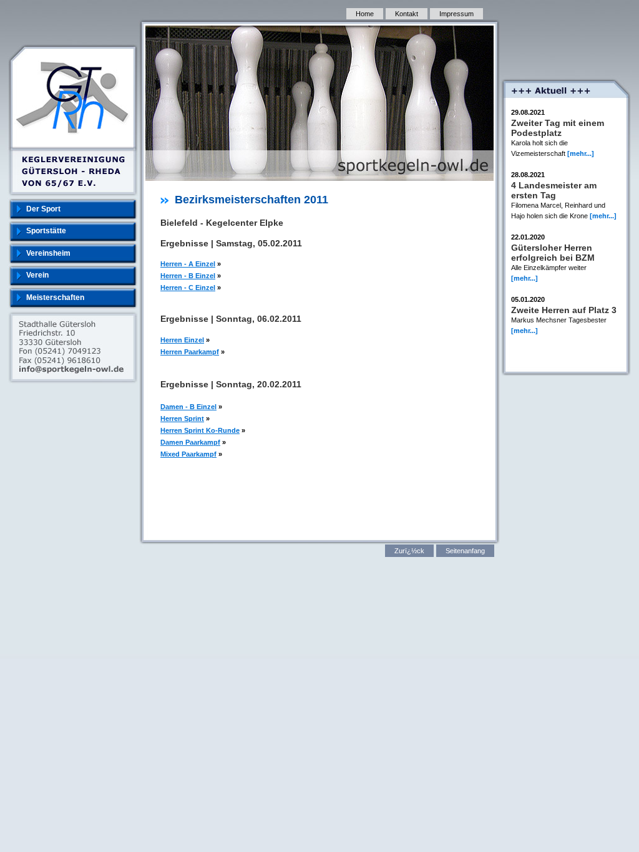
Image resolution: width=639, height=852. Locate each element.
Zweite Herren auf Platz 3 (564, 310)
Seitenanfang (465, 550)
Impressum (456, 13)
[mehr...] (580, 153)
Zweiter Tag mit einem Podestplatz (557, 128)
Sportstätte (46, 230)
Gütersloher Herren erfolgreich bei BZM (553, 253)
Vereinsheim (48, 253)
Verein (37, 275)
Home (365, 13)
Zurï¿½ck (409, 550)
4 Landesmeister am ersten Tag (554, 190)
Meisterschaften (55, 297)
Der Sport (43, 209)
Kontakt (406, 13)
